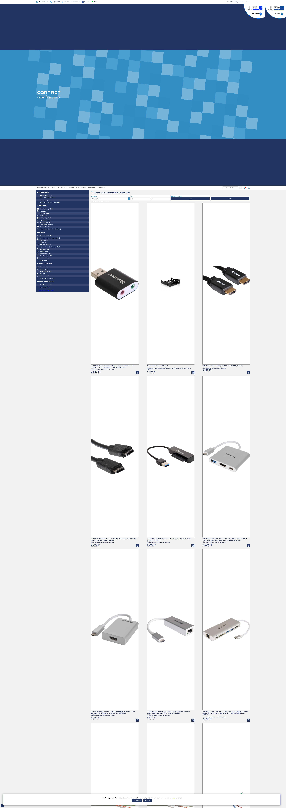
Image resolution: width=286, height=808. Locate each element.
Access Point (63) (45, 271)
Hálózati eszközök (44, 264)
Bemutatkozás (58, 188)
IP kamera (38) (44, 276)
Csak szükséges (136, 800)
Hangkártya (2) (45, 227)
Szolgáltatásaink (44, 188)
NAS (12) (42, 274)
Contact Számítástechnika (46, 290)
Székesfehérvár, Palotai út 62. (71, 2)
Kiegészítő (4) (44, 260)
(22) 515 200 (56, 2)
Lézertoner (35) (45, 287)
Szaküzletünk (81, 188)
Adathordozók (43, 192)
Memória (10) (44, 216)
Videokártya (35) (45, 218)
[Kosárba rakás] (137, 372)
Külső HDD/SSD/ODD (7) (47, 198)
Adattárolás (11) (45, 222)
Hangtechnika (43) (46, 256)
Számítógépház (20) (46, 224)
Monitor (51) (44, 240)
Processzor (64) (45, 213)
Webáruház (93, 188)
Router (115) (43, 267)
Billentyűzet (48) (45, 245)
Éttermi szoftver (246, 2)
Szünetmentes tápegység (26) (50, 238)
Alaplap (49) (44, 211)
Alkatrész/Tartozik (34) (47, 278)
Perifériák (41, 232)
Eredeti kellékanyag (45, 281)
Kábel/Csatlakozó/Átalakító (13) (50, 229)
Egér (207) (43, 242)
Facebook (87, 2)
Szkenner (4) (44, 251)
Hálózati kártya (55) (46, 209)
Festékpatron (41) (45, 285)
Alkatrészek (42, 205)
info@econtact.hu (43, 2)
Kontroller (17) (44, 258)
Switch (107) (44, 269)
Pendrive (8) (44, 200)
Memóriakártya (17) (46, 195)
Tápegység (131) (45, 220)
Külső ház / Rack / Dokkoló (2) (50, 202)
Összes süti (147, 800)
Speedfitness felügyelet (233, 2)
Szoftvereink (69, 188)
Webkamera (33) (45, 254)
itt (174, 798)
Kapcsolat (103, 188)
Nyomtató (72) (44, 249)
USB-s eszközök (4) (46, 236)
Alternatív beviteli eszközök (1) (50, 247)
